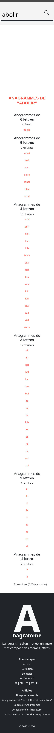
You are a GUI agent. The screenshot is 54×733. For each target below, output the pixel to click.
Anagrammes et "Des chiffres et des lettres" (27, 700)
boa (27, 386)
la (27, 510)
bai (27, 364)
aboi (27, 219)
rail (27, 313)
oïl (27, 436)
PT (32, 683)
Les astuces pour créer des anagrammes (27, 714)
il (27, 503)
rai (27, 444)
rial (27, 320)
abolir (27, 130)
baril (27, 160)
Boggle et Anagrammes (27, 704)
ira (27, 400)
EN (21, 683)
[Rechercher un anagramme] (46, 13)
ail (27, 350)
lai (27, 408)
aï (27, 496)
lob (27, 422)
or (27, 531)
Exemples (27, 673)
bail (27, 241)
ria (27, 451)
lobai (27, 182)
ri (27, 546)
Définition (27, 669)
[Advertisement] (27, 64)
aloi (27, 233)
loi (27, 429)
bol (27, 393)
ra (27, 539)
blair (27, 167)
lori (27, 298)
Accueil (27, 664)
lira (27, 277)
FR (16, 683)
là (27, 524)
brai (27, 262)
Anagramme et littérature (27, 709)
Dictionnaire (27, 678)
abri (27, 226)
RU (37, 683)
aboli (27, 153)
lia (27, 415)
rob (27, 458)
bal (27, 372)
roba (27, 327)
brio (27, 269)
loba (27, 284)
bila (27, 248)
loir (27, 291)
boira (27, 174)
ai (27, 488)
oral (27, 305)
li (27, 517)
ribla (27, 189)
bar (27, 379)
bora (27, 255)
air (27, 357)
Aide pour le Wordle (27, 695)
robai (27, 196)
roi (27, 465)
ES (27, 683)
